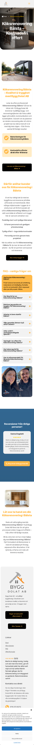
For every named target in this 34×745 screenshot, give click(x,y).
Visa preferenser (17, 738)
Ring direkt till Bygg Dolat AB (18, 464)
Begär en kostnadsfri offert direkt (16, 615)
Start (7, 643)
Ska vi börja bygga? (16, 258)
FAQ (6, 649)
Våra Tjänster (16, 626)
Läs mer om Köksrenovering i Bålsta (16, 167)
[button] (31, 710)
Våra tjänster (9, 646)
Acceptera (17, 728)
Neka (17, 733)
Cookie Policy (17, 742)
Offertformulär (10, 652)
